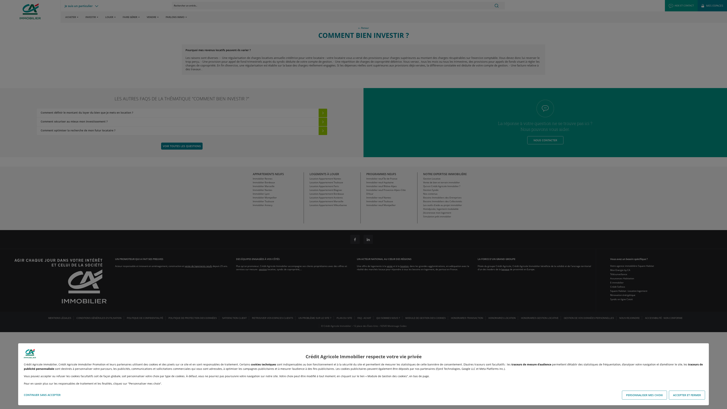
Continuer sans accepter (42, 395)
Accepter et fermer (687, 395)
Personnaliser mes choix (644, 395)
